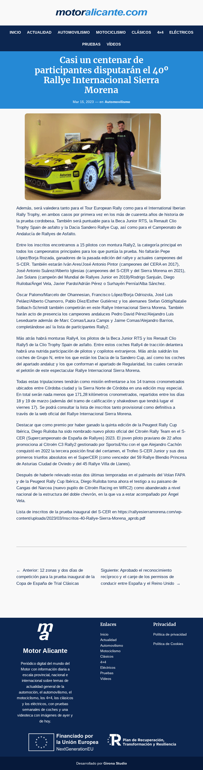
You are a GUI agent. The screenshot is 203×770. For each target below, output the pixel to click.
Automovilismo (117, 102)
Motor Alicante (45, 650)
